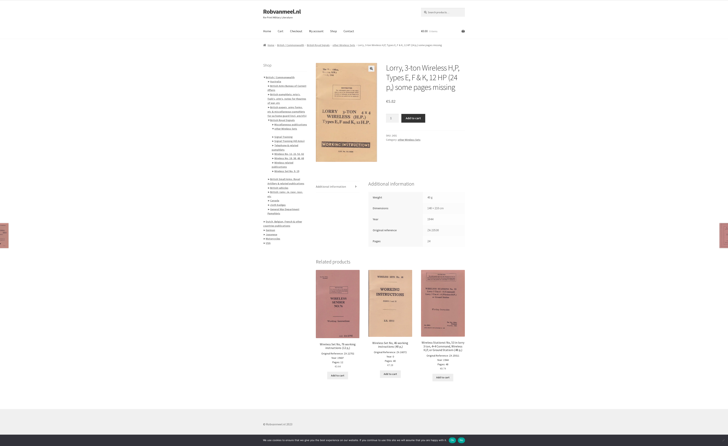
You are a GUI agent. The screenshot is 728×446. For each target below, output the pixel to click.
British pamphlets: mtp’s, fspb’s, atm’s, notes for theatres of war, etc (287, 99)
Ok (452, 440)
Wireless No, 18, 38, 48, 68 (289, 158)
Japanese (271, 234)
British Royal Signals (318, 45)
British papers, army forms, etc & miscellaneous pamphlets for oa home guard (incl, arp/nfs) (287, 112)
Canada (274, 200)
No (461, 440)
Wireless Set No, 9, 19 (286, 171)
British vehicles (279, 188)
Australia (275, 81)
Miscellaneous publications (290, 124)
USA (268, 243)
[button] (371, 69)
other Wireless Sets (344, 45)
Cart (280, 31)
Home (267, 31)
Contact (349, 31)
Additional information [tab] (331, 186)
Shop (333, 31)
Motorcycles (273, 238)
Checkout (296, 31)
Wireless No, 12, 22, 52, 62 (289, 154)
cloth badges (278, 205)
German (270, 230)
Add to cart (413, 118)
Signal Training (283, 137)
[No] (723, 440)
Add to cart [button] (337, 375)
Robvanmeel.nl (282, 11)
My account (316, 31)
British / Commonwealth (290, 45)
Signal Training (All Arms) (289, 141)
